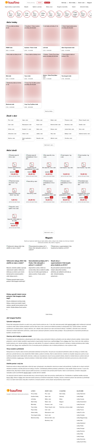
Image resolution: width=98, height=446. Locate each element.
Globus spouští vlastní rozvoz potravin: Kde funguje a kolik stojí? (16, 296)
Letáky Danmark (81, 404)
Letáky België (80, 396)
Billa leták (8, 76)
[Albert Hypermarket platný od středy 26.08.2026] (70, 35)
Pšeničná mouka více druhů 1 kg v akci (14, 194)
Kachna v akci (11, 138)
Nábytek (26, 7)
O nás (60, 404)
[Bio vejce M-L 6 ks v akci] (49, 160)
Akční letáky (72, 3)
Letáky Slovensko (81, 439)
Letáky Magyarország (82, 417)
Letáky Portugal (80, 428)
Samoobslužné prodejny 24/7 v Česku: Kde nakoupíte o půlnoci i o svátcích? (39, 263)
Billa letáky (33, 404)
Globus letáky (34, 412)
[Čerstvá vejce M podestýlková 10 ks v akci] (32, 160)
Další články (49, 314)
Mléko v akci (39, 120)
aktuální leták (27, 373)
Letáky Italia (80, 420)
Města (60, 399)
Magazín (89, 3)
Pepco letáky (34, 409)
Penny (8, 377)
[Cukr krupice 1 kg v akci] (66, 160)
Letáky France (80, 409)
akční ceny (21, 358)
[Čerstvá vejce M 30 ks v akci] (14, 160)
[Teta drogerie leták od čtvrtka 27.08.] (70, 63)
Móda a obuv (49, 7)
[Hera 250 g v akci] (32, 186)
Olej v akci (53, 133)
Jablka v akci (39, 133)
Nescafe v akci (39, 138)
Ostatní (74, 7)
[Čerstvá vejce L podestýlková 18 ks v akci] (66, 186)
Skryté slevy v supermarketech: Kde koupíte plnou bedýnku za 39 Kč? (60, 263)
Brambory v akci (69, 124)
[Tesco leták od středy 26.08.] (32, 63)
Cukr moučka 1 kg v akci (83, 167)
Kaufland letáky (34, 396)
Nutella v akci (82, 124)
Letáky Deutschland (81, 401)
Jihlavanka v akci (12, 133)
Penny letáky (34, 393)
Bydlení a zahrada (37, 7)
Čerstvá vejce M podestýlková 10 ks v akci (32, 168)
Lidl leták (45, 47)
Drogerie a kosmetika (62, 7)
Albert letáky (34, 401)
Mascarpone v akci (26, 124)
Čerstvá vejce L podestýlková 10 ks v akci (49, 194)
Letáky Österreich (81, 393)
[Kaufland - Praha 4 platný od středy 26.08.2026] (32, 35)
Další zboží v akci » (49, 145)
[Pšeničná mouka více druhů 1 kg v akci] (14, 186)
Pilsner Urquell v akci (84, 120)
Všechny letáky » (49, 111)
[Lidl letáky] (14, 164)
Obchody (63, 3)
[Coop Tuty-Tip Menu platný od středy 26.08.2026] (32, 92)
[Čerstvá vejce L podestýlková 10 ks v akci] (49, 186)
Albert (57, 341)
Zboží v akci (81, 3)
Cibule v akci (25, 133)
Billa (12, 377)
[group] (10, 14)
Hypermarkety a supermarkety (12, 7)
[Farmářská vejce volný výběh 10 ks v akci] (83, 186)
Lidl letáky (33, 399)
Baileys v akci (68, 133)
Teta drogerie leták (66, 76)
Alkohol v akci (54, 138)
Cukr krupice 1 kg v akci (66, 167)
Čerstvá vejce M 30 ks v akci (14, 168)
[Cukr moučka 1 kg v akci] (83, 160)
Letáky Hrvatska (81, 415)
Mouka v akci (54, 129)
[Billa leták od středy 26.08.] (14, 63)
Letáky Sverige (80, 436)
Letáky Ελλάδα (81, 412)
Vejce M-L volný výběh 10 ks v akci (14, 220)
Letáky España (80, 407)
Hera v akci (81, 129)
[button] (89, 14)
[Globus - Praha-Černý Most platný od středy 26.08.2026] (51, 63)
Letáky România (81, 431)
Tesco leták (27, 76)
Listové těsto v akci (69, 129)
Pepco (16, 345)
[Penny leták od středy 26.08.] (14, 35)
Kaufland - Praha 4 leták (30, 47)
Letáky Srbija (80, 433)
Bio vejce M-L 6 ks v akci (49, 167)
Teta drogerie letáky (36, 415)
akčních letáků (72, 324)
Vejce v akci (25, 120)
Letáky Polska (80, 425)
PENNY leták (9, 47)
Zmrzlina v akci (68, 138)
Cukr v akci (10, 124)
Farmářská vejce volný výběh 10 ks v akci (84, 194)
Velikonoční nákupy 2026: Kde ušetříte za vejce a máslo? (16, 262)
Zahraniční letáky (84, 7)
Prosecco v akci (68, 120)
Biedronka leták (10, 104)
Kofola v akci (11, 129)
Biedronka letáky (35, 417)
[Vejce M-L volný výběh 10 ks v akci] (14, 212)
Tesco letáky (34, 407)
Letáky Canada (80, 399)
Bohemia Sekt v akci (55, 124)
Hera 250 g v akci (31, 193)
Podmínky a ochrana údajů (65, 407)
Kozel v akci (39, 124)
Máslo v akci (54, 120)
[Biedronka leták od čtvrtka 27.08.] (14, 92)
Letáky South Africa (81, 441)
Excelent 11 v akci (26, 129)
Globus (66, 341)
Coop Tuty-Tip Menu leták (31, 104)
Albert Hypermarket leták (68, 47)
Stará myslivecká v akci (26, 138)
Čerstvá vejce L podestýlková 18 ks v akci (66, 194)
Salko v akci (39, 129)
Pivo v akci (10, 120)
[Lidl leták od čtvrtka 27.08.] (51, 35)
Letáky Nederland (81, 423)
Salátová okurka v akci (84, 133)
